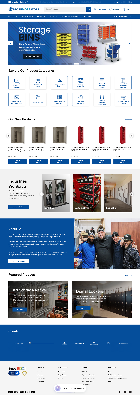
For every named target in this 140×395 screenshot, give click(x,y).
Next (131, 136)
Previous (8, 136)
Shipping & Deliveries (88, 375)
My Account (62, 372)
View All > (128, 119)
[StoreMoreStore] (23, 9)
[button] (129, 43)
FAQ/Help (84, 372)
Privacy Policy (85, 384)
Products (12, 16)
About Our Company (19, 261)
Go (89, 9)
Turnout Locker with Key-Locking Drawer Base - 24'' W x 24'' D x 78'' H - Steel (80, 149)
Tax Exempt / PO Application (117, 378)
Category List (41, 378)
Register (65, 375)
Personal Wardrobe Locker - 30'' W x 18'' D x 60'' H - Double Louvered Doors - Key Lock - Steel (38, 149)
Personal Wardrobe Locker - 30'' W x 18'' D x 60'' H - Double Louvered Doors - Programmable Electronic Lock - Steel (17, 149)
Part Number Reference (115, 375)
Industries (40, 375)
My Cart (60, 378)
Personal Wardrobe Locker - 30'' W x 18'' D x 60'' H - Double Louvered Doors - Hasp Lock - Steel (59, 149)
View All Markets (18, 207)
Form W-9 (87, 16)
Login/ (60, 375)
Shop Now (19, 309)
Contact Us (40, 381)
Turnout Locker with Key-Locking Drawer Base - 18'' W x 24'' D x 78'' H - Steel (122, 149)
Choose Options (17, 161)
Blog (130, 2)
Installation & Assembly (70, 16)
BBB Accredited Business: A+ (18, 2)
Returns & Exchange (88, 378)
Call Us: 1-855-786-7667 (122, 16)
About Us (53, 16)
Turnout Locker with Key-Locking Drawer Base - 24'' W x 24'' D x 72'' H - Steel (101, 149)
